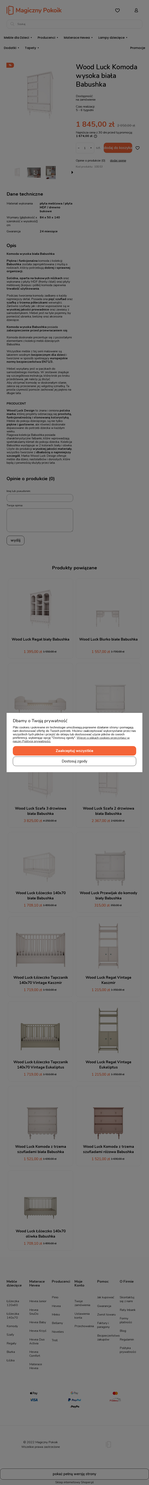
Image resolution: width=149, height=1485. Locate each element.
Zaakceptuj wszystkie (74, 750)
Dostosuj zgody (74, 761)
